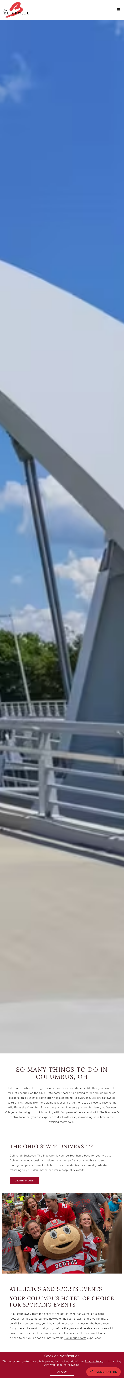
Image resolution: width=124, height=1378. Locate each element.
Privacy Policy (94, 1361)
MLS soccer (21, 1323)
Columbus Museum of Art (60, 1103)
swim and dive (86, 1319)
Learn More (24, 1180)
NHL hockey (50, 1319)
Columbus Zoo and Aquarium (46, 1107)
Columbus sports (75, 1338)
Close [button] (62, 1372)
